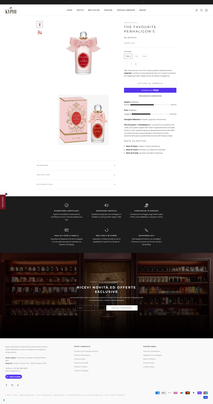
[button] (3, 202)
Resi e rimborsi (149, 359)
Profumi (108, 10)
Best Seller (94, 10)
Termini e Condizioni (151, 351)
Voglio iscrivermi (121, 308)
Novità (80, 10)
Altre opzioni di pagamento (150, 96)
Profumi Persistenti (82, 355)
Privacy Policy (149, 363)
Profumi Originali (81, 371)
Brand (143, 10)
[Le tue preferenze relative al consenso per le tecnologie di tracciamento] (4, 400)
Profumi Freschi (80, 367)
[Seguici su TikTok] (18, 385)
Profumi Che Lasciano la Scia (86, 351)
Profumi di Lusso (81, 363)
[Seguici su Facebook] (6, 385)
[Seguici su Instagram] (12, 385)
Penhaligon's (130, 22)
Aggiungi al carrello (150, 83)
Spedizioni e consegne (152, 355)
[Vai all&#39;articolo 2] (40, 32)
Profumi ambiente (126, 10)
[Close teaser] (6, 194)
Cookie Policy (148, 367)
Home (69, 10)
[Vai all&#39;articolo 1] (40, 24)
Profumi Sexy (79, 359)
